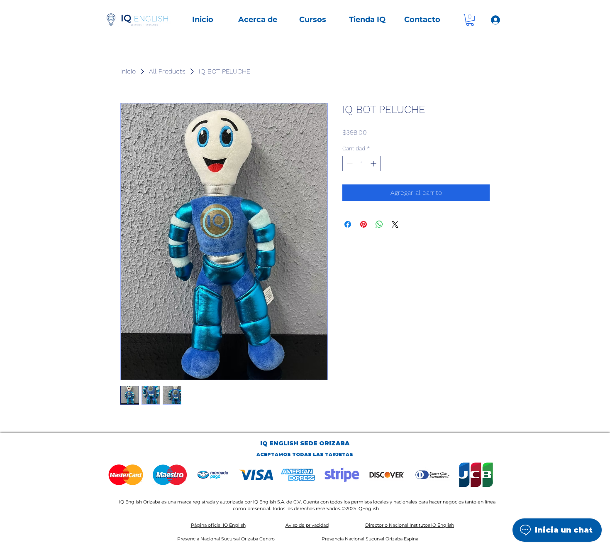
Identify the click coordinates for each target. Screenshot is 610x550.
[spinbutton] (361, 163)
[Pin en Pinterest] (363, 224)
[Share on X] (395, 224)
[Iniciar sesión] (495, 19)
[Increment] (374, 163)
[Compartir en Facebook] (348, 224)
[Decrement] (349, 163)
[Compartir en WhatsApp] (379, 224)
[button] (257, 19)
